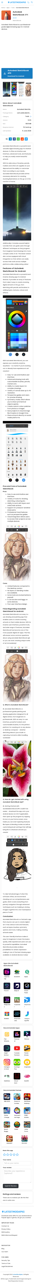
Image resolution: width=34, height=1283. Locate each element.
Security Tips (6, 1260)
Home (3, 7)
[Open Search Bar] (32, 2)
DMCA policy (6, 1232)
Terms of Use (6, 1263)
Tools (12, 7)
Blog (3, 1249)
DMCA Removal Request (9, 1235)
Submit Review (11, 1186)
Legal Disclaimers (7, 1266)
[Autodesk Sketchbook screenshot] (7, 89)
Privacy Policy (6, 1229)
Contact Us (5, 1226)
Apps (8, 7)
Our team (5, 1252)
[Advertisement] (17, 49)
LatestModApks (18, 1274)
